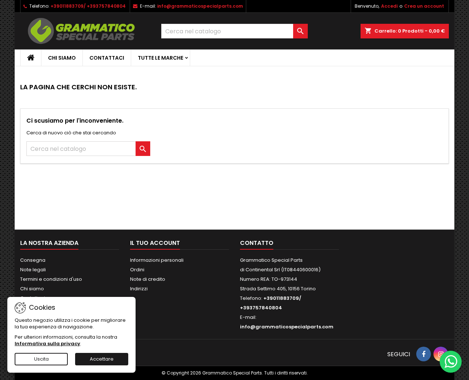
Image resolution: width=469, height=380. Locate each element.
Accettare (102, 358)
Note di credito (147, 279)
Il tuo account (155, 243)
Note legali (33, 269)
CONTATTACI (106, 58)
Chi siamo (62, 58)
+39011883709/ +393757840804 (88, 6)
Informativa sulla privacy (47, 343)
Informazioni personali (157, 260)
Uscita (41, 358)
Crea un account (424, 6)
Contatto (256, 243)
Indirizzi (139, 288)
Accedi (389, 6)
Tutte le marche (160, 58)
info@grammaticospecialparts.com (200, 6)
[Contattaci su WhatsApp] (451, 362)
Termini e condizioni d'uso (51, 279)
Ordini (137, 269)
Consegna (32, 260)
